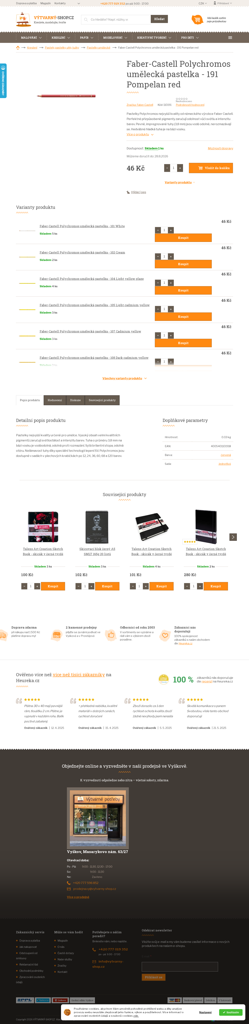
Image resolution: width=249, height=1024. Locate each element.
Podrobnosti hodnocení (190, 104)
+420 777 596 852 (85, 883)
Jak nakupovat (28, 946)
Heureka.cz (185, 643)
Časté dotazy (66, 953)
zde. (136, 1015)
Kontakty (60, 3)
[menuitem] (31, 37)
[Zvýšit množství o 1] (180, 168)
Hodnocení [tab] (55, 400)
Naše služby (65, 959)
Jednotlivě (225, 463)
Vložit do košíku (217, 168)
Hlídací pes (138, 192)
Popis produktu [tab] (30, 400)
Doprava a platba (26, 3)
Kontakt (62, 971)
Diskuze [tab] (75, 400)
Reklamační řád (28, 964)
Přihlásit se (153, 977)
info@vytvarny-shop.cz (107, 964)
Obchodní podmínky (31, 970)
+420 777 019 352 (113, 949)
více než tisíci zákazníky (79, 675)
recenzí (207, 681)
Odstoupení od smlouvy (26, 956)
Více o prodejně (78, 897)
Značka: (140, 104)
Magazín (45, 3)
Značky (62, 965)
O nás (61, 946)
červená (226, 455)
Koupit (183, 238)
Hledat (159, 19)
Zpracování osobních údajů (30, 979)
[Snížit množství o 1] (167, 168)
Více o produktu (138, 134)
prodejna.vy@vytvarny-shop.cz (94, 889)
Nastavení (205, 1012)
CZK (202, 3)
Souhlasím (233, 1012)
